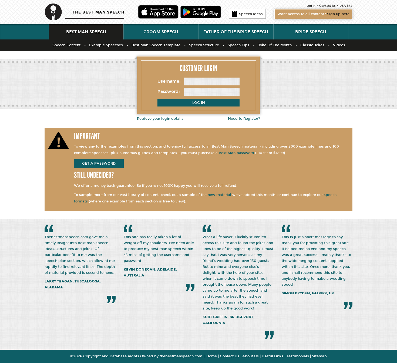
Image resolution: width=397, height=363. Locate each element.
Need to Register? (244, 118)
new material (219, 195)
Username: (169, 81)
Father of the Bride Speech (235, 31)
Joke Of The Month (275, 45)
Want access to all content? (313, 14)
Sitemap (319, 356)
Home (211, 356)
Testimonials (297, 356)
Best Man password (236, 153)
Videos (339, 45)
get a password (99, 163)
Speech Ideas (251, 14)
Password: (168, 91)
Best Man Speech (86, 31)
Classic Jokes (312, 45)
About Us (250, 356)
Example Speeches (106, 45)
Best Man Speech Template (156, 45)
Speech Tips (238, 45)
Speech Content (66, 45)
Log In (311, 6)
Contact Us (327, 6)
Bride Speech (310, 31)
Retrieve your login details (160, 118)
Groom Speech (160, 31)
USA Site (345, 6)
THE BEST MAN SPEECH (98, 12)
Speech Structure (204, 45)
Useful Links (272, 356)
